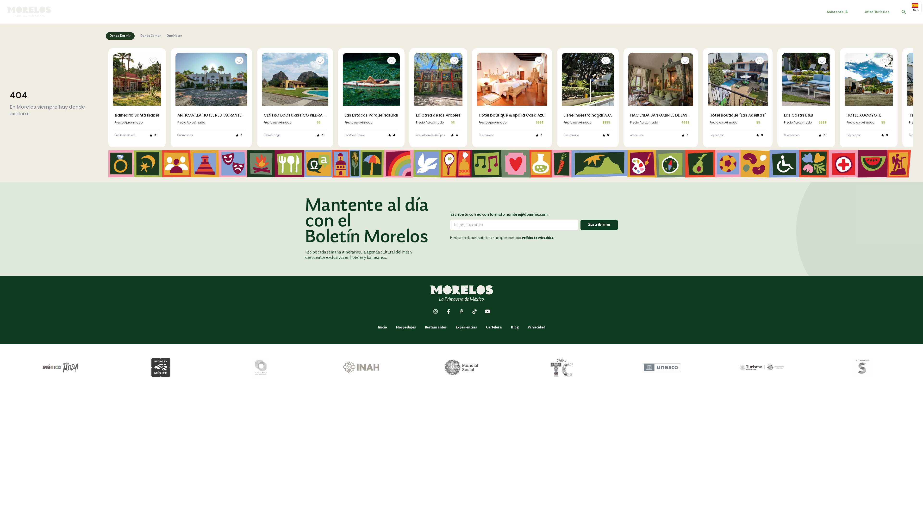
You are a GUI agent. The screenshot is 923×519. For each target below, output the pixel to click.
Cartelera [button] (494, 327)
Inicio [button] (382, 327)
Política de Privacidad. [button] (538, 238)
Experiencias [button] (466, 327)
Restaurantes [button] (436, 327)
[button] (29, 11)
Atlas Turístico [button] (877, 12)
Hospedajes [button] (406, 327)
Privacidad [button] (536, 327)
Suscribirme (599, 224)
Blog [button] (514, 327)
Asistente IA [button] (837, 12)
